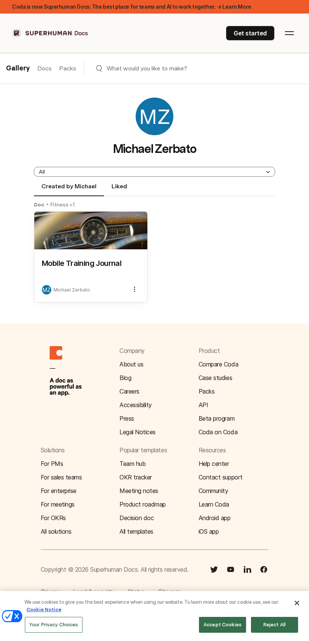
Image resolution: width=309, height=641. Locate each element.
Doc (39, 204)
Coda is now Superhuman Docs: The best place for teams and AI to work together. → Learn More (131, 6)
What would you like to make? (147, 68)
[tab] (69, 189)
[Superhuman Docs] (50, 33)
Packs (67, 68)
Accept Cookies (222, 624)
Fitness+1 (62, 204)
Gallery (18, 68)
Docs (44, 68)
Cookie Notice (43, 609)
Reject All (274, 624)
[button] (154, 172)
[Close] (297, 603)
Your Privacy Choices (53, 624)
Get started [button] (250, 33)
